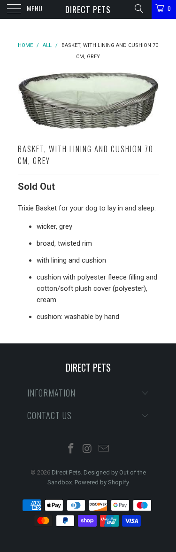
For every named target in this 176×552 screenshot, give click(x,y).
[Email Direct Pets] (104, 449)
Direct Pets (88, 9)
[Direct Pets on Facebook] (71, 449)
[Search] (138, 8)
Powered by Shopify (102, 482)
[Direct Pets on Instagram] (88, 449)
